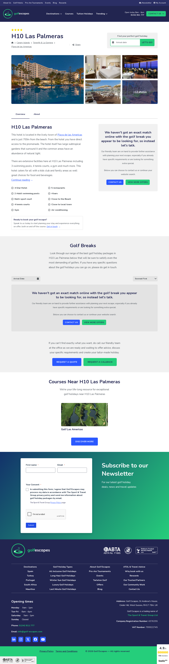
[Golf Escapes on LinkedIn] (13, 639)
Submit (31, 525)
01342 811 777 (137, 15)
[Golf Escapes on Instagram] (20, 639)
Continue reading (20, 180)
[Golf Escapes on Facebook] (35, 639)
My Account (161, 3)
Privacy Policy (55, 502)
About (37, 114)
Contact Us (115, 182)
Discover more (84, 441)
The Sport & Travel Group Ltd (143, 615)
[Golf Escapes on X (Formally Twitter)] (28, 639)
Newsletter (146, 3)
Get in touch (52, 226)
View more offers (138, 182)
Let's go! (147, 42)
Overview (20, 114)
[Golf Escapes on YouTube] (43, 639)
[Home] (12, 42)
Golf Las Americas (72, 429)
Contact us (154, 13)
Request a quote (67, 362)
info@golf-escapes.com (30, 631)
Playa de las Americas (69, 135)
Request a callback (100, 362)
